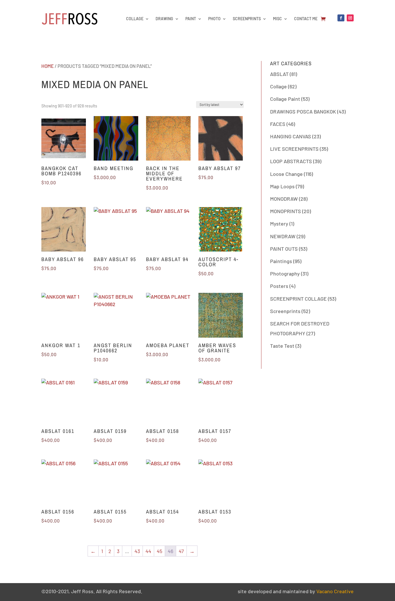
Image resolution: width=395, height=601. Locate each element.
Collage (134, 18)
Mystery (279, 223)
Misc (277, 18)
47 (181, 551)
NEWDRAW (283, 236)
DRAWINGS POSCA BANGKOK (303, 111)
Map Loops (282, 186)
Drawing (164, 18)
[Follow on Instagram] (350, 17)
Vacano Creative (335, 591)
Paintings (281, 261)
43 (137, 551)
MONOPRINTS (285, 211)
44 (148, 551)
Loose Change (286, 174)
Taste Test (282, 346)
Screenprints (247, 18)
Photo (214, 18)
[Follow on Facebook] (340, 17)
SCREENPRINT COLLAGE (298, 298)
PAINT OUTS (284, 248)
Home (47, 66)
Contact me (306, 18)
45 (159, 551)
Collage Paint (285, 99)
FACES (277, 124)
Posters (279, 286)
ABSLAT (279, 74)
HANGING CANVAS (290, 136)
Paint (190, 18)
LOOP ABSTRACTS (291, 161)
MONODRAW (284, 199)
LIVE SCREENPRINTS (294, 149)
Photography (285, 273)
